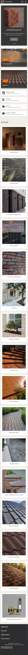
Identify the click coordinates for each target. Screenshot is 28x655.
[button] (22, 1)
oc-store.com (17, 643)
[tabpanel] (14, 25)
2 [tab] (14, 43)
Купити (14, 39)
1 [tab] (13, 43)
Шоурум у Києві (10, 92)
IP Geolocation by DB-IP (19, 644)
